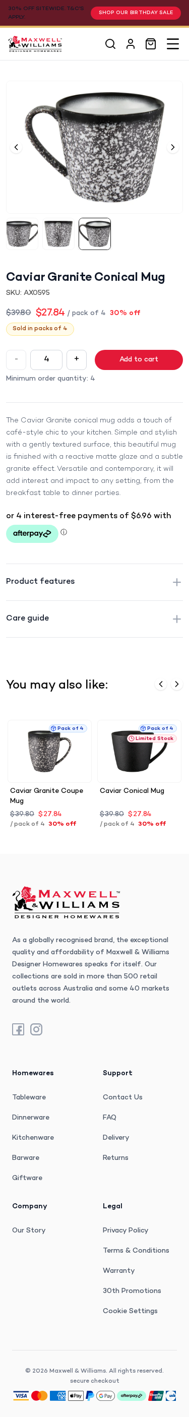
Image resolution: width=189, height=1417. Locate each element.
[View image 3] (95, 234)
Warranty (119, 1271)
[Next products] (177, 684)
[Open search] (110, 44)
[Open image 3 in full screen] (94, 147)
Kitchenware (33, 1138)
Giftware (27, 1178)
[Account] (130, 44)
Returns (116, 1158)
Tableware (29, 1097)
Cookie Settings (130, 1311)
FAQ (109, 1118)
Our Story (29, 1231)
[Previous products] (161, 684)
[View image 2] (58, 234)
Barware (25, 1158)
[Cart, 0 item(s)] (151, 44)
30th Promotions (132, 1291)
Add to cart (138, 359)
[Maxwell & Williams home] (35, 44)
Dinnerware (30, 1118)
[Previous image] (16, 147)
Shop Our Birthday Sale (136, 13)
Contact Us (123, 1097)
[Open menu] (173, 44)
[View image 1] (22, 234)
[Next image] (173, 147)
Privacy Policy (126, 1231)
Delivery (116, 1138)
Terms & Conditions (136, 1251)
